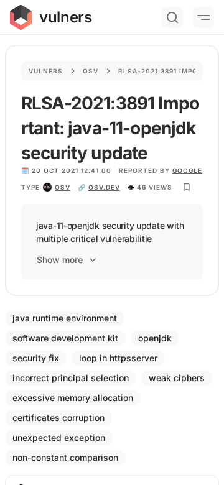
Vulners (46, 71)
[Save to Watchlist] (187, 187)
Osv (90, 71)
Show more (60, 259)
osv (62, 187)
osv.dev (104, 187)
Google (187, 170)
